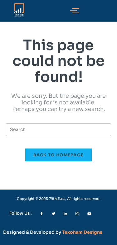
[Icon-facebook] (42, 213)
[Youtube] (89, 213)
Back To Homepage (58, 155)
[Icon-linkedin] (65, 213)
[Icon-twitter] (53, 213)
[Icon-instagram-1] (77, 213)
